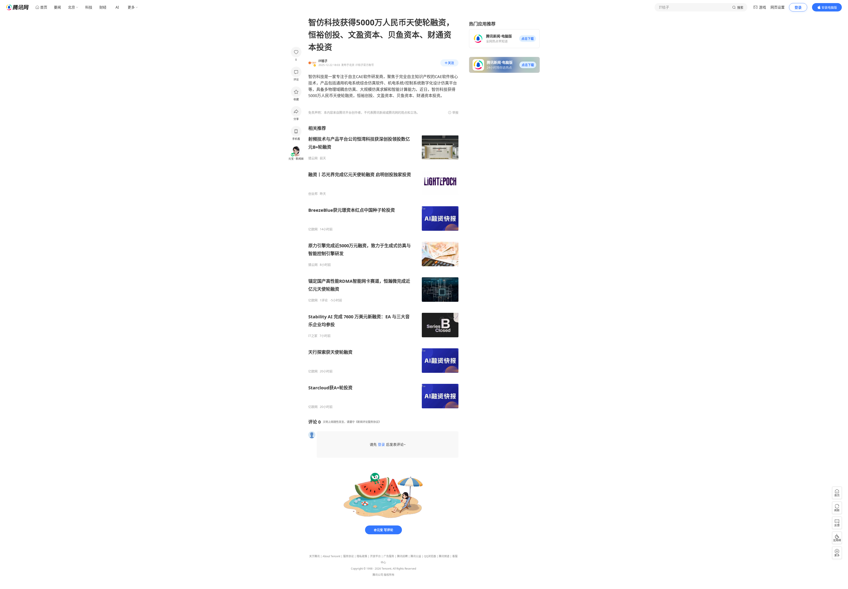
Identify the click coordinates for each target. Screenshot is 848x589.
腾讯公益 (416, 556)
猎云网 (313, 158)
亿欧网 (313, 229)
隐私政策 (362, 556)
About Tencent (331, 556)
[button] (527, 38)
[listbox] (383, 267)
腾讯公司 (378, 575)
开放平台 (375, 556)
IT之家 (312, 335)
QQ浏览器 (430, 556)
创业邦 (313, 193)
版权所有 (389, 575)
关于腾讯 (314, 556)
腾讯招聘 (402, 556)
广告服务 (389, 556)
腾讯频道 (444, 556)
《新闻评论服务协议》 (368, 422)
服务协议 (348, 556)
